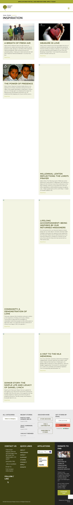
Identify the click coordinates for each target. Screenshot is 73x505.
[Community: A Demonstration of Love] (18, 252)
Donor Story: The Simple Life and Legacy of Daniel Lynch (18, 385)
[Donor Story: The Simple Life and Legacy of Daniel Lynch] (18, 356)
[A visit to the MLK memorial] (54, 342)
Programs (24, 452)
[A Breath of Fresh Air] (18, 31)
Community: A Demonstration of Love (15, 311)
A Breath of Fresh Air (17, 43)
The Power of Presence (18, 83)
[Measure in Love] (54, 32)
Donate (23, 467)
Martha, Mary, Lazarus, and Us (25, 418)
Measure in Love (50, 43)
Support (23, 457)
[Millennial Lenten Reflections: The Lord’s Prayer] (54, 117)
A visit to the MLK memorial (50, 355)
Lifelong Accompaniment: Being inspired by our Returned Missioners (53, 224)
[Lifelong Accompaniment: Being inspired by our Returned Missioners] (54, 208)
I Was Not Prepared (27, 433)
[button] (5, 482)
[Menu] (68, 8)
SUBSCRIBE (62, 425)
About (22, 450)
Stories (23, 460)
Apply (22, 464)
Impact (22, 455)
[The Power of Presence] (18, 72)
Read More (7, 57)
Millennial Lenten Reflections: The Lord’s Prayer (54, 176)
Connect (23, 462)
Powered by (59, 428)
